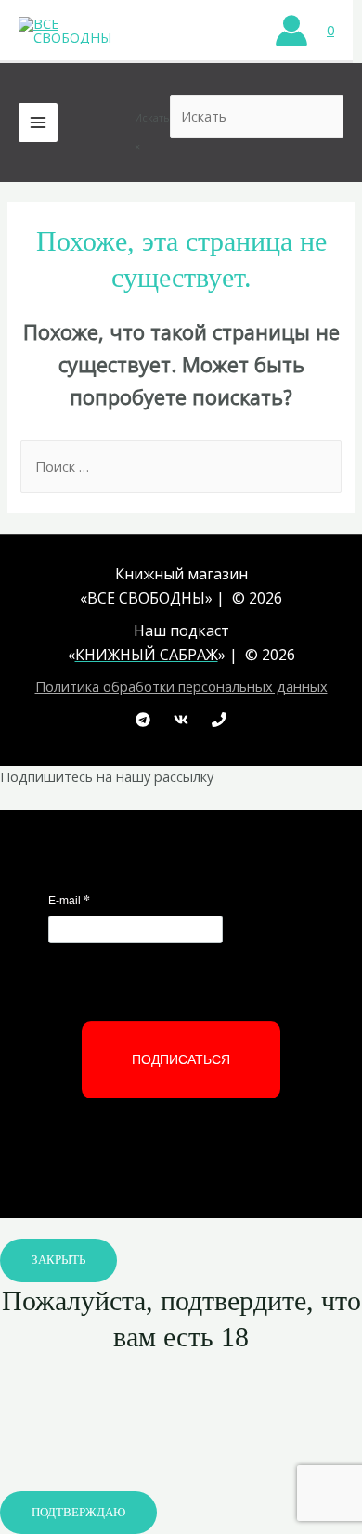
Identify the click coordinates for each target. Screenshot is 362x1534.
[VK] (181, 719)
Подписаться (181, 1059)
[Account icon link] (291, 30)
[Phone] (219, 719)
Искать (152, 117)
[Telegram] (143, 719)
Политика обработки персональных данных (181, 686)
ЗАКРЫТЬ (58, 1260)
